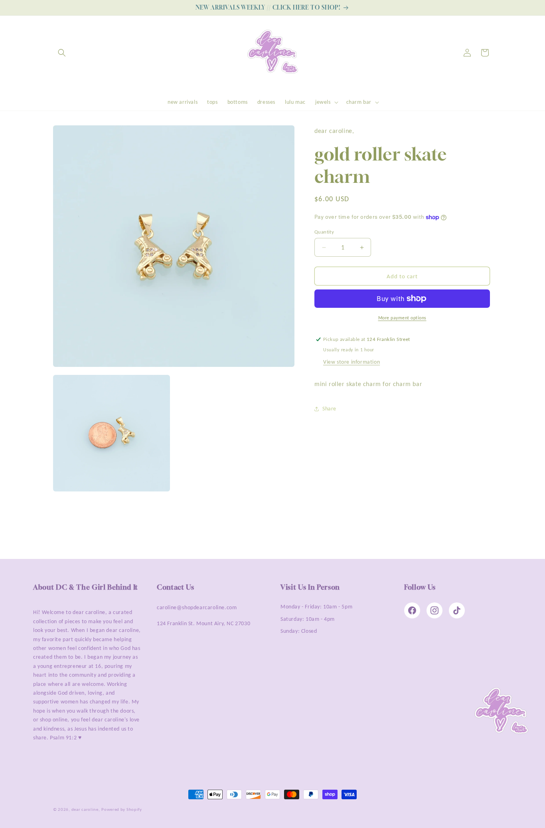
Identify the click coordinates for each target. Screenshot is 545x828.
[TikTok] (457, 610)
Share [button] (329, 408)
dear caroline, (85, 809)
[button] (62, 52)
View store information (351, 362)
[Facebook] (412, 610)
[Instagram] (434, 610)
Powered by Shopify (121, 809)
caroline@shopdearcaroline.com (197, 607)
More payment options (402, 318)
